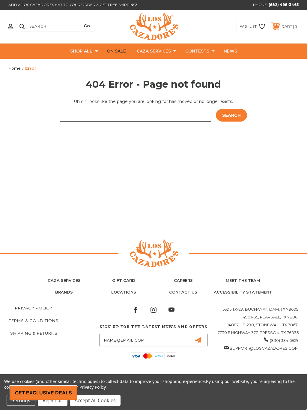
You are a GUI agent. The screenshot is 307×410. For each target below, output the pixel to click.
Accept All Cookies (95, 400)
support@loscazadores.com (264, 348)
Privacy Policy (33, 308)
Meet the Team (243, 280)
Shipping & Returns (34, 333)
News (230, 51)
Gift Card (123, 280)
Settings (21, 400)
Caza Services (154, 51)
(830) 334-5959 (284, 340)
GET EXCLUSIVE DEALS (43, 392)
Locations (123, 292)
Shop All (81, 51)
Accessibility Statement (243, 292)
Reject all (53, 400)
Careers (183, 280)
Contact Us (183, 292)
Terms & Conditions (33, 320)
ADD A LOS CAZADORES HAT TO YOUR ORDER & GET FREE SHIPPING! (72, 4)
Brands (64, 292)
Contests (197, 51)
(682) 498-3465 (284, 4)
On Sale (116, 51)
